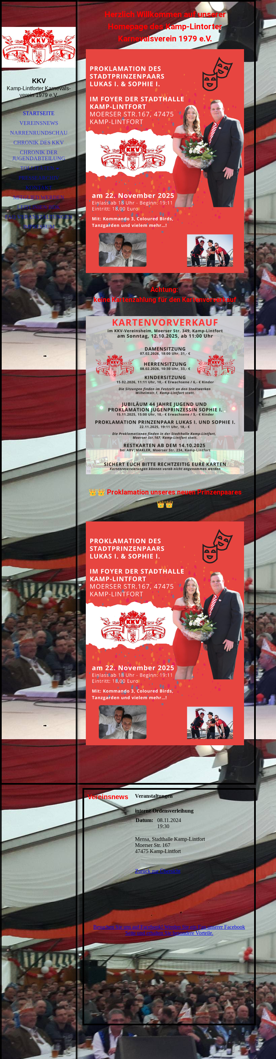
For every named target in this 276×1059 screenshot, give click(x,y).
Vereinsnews (39, 123)
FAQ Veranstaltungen (38, 217)
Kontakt (39, 188)
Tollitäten (37, 168)
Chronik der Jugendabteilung (38, 155)
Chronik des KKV (38, 142)
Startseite (39, 113)
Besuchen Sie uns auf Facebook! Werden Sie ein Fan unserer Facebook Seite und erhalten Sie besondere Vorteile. (169, 930)
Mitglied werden (38, 197)
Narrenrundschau (39, 133)
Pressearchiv (39, 178)
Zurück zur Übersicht (157, 871)
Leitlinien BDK (38, 207)
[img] (39, 47)
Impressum (39, 227)
